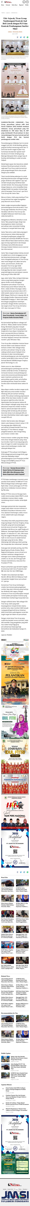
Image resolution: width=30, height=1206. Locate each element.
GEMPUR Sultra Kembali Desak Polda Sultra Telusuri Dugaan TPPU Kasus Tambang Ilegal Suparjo (22, 889)
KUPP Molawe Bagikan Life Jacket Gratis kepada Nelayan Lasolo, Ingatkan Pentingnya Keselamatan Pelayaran (7, 951)
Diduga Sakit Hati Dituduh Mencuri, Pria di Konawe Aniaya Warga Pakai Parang (19, 1058)
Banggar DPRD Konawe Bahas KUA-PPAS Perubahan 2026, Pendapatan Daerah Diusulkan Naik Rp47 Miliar (22, 951)
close (16, 1189)
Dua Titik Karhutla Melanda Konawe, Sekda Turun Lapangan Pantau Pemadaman (7, 967)
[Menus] (2, 2)
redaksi (10, 31)
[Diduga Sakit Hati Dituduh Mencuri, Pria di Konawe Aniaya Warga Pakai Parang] (5, 1059)
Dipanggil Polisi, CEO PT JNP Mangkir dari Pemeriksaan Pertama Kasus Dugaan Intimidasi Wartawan (22, 936)
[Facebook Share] (17, 37)
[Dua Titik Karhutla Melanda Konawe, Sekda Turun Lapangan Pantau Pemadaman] (7, 960)
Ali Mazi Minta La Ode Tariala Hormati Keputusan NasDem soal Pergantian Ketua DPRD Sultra (22, 905)
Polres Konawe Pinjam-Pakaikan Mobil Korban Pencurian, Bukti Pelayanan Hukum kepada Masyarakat (7, 905)
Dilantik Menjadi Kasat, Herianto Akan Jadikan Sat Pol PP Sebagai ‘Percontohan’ (17, 1109)
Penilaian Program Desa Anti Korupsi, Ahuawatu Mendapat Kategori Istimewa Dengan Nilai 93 (16, 1097)
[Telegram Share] (24, 37)
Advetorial (15, 31)
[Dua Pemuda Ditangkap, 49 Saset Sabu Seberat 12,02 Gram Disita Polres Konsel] (7, 913)
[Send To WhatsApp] (27, 37)
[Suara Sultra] (8, 2)
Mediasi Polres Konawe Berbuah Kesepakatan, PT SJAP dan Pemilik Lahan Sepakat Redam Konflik (7, 936)
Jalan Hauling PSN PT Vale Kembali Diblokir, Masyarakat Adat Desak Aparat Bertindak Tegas (7, 889)
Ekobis (20, 31)
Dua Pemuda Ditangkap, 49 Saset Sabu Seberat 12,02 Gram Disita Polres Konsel (7, 920)
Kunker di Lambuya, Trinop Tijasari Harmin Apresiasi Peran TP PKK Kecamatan (17, 1103)
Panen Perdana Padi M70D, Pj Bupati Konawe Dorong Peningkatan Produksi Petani (16, 1089)
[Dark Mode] (24, 2)
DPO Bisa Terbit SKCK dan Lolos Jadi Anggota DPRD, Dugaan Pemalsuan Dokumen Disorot (22, 967)
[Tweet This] (21, 37)
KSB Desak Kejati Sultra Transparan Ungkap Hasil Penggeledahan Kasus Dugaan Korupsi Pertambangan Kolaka (22, 920)
